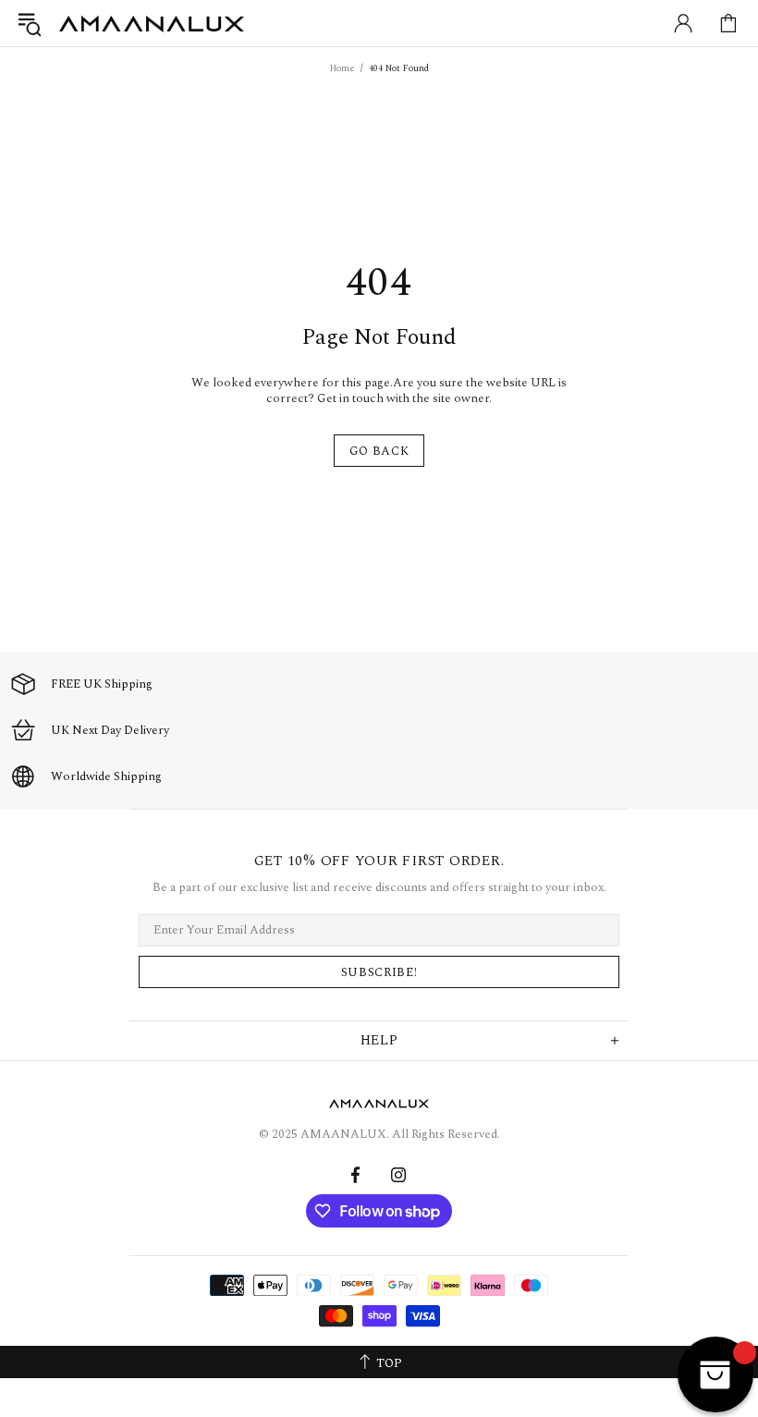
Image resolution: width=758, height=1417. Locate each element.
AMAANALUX (151, 23)
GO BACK (379, 451)
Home (342, 68)
